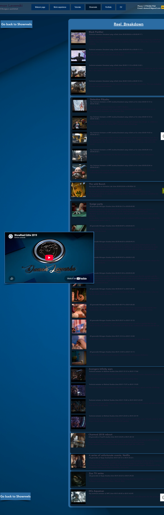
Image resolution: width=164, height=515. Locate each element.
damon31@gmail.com (152, 8)
